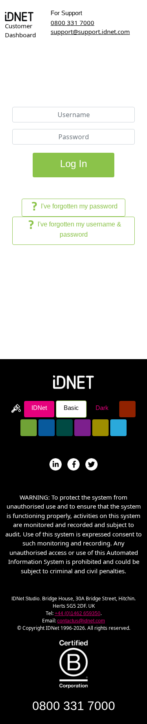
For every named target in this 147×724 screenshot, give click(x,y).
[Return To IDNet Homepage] (73, 381)
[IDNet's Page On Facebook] (73, 463)
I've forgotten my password (78, 206)
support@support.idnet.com (90, 31)
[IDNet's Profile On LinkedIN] (55, 463)
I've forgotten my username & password (78, 229)
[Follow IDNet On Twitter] (91, 463)
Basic (71, 407)
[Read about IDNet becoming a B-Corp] (73, 663)
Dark (102, 407)
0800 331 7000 (72, 22)
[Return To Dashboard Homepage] (19, 16)
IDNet (39, 407)
